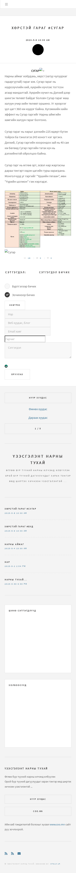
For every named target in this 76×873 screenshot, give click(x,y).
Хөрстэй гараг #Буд (19, 526)
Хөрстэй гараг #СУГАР (38, 28)
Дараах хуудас (38, 418)
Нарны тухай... (16, 579)
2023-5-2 (10, 566)
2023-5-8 (10, 513)
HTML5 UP (55, 864)
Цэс (6, 4)
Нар (7, 562)
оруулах (17, 374)
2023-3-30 (11, 584)
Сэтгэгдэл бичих (54, 272)
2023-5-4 (10, 548)
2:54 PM (21, 566)
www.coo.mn (57, 824)
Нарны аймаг (14, 544)
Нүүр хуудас (38, 397)
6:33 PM (22, 584)
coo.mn (38, 811)
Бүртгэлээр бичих (24, 286)
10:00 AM (21, 513)
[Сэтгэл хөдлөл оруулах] (6, 366)
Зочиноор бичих (23, 295)
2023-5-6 (10, 531)
